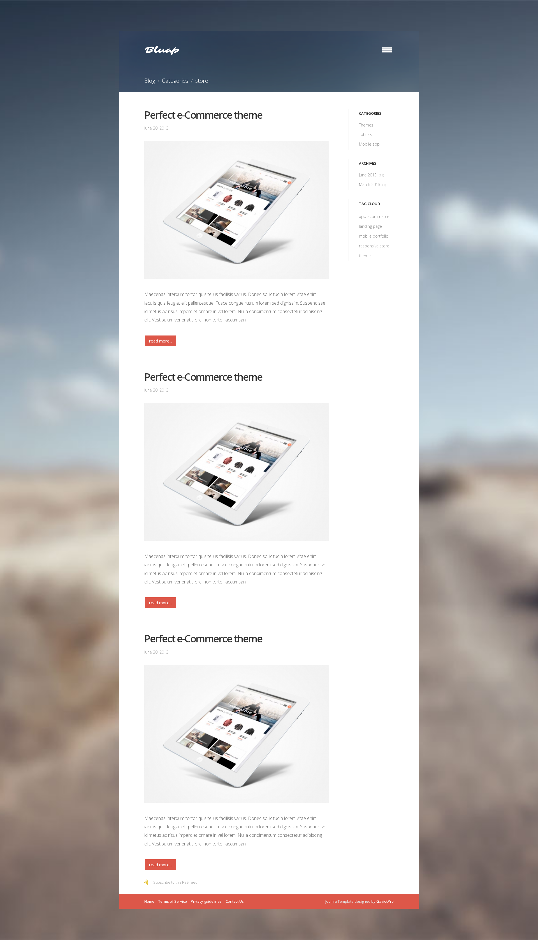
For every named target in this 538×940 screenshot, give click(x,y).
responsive (369, 246)
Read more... (160, 341)
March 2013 (372, 184)
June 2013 (371, 175)
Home (149, 901)
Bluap (162, 50)
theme (365, 255)
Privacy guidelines (206, 901)
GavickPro (385, 901)
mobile (366, 236)
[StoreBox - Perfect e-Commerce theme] (236, 210)
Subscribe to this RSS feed (175, 882)
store (384, 246)
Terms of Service (172, 901)
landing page (370, 226)
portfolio (380, 236)
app (363, 216)
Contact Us (235, 901)
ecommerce (378, 216)
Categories (175, 80)
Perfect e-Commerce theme (203, 115)
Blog (149, 80)
